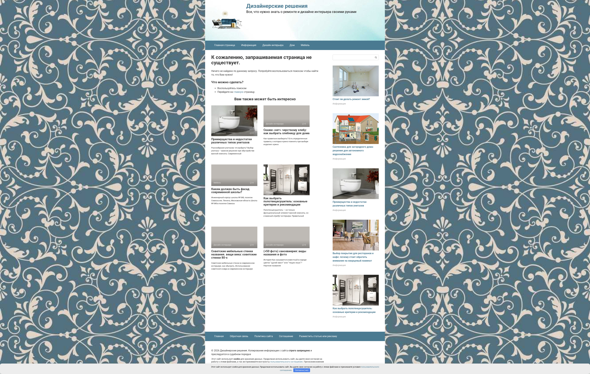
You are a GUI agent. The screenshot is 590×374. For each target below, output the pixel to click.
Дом (292, 45)
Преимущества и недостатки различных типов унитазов (231, 140)
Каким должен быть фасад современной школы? (230, 190)
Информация (248, 45)
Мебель (305, 45)
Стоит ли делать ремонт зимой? (351, 99)
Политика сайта (263, 336)
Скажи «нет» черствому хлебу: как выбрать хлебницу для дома (286, 131)
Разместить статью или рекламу (318, 336)
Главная (219, 336)
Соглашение (286, 336)
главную (238, 91)
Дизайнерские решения (277, 6)
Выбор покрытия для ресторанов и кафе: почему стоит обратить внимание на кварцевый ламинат (353, 257)
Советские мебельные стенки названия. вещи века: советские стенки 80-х (234, 254)
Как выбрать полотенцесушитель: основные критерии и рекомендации (285, 201)
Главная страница (224, 45)
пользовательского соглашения (286, 361)
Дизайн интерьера (272, 45)
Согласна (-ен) (302, 370)
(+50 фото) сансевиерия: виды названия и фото (285, 252)
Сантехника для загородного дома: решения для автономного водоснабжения (353, 150)
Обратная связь (239, 336)
